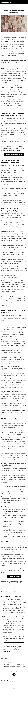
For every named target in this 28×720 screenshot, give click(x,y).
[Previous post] (2, 673)
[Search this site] (23, 2)
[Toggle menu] (26, 2)
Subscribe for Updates (14, 576)
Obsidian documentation (13, 289)
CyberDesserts (6, 2)
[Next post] (26, 673)
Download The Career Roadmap (14, 154)
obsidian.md (11, 662)
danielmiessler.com (8, 651)
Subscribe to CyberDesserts (12, 62)
